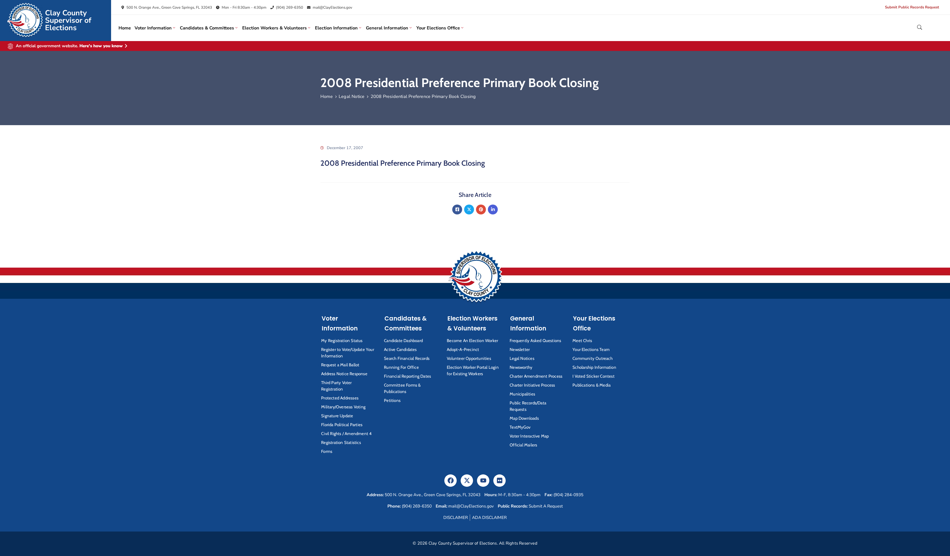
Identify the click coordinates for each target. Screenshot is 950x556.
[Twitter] (469, 209)
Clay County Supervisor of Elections (68, 20)
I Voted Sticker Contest (593, 376)
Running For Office (401, 367)
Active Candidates (400, 349)
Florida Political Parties (341, 424)
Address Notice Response (344, 373)
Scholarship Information (594, 367)
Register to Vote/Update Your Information (347, 352)
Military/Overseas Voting (343, 406)
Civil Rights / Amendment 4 (346, 433)
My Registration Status (341, 340)
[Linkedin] (493, 209)
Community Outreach (592, 358)
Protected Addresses (339, 397)
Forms (326, 451)
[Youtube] (483, 480)
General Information (387, 28)
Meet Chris (582, 340)
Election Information (336, 28)
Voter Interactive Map (529, 436)
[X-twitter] (467, 480)
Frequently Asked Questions (535, 340)
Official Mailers (523, 444)
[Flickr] (499, 480)
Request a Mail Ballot (340, 364)
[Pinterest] (481, 209)
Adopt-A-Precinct (463, 349)
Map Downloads (524, 418)
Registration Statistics (341, 442)
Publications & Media (591, 385)
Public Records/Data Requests (528, 406)
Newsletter (520, 349)
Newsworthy (521, 367)
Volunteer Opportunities (469, 358)
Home (125, 28)
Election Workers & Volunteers (274, 28)
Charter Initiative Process (532, 385)
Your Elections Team (591, 349)
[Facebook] (457, 209)
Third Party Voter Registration (336, 386)
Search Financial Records (406, 358)
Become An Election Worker (472, 340)
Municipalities (522, 394)
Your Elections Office (438, 28)
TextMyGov (520, 427)
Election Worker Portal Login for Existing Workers (473, 370)
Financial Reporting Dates (407, 376)
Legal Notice (351, 96)
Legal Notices (522, 358)
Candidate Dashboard (403, 340)
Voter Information (153, 28)
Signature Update (337, 415)
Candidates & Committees (207, 28)
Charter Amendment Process (536, 376)
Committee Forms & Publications (402, 388)
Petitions (392, 400)
